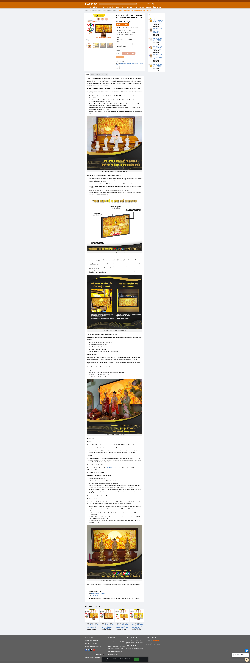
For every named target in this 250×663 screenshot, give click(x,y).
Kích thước (118, 41)
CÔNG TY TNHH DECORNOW (91, 640)
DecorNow (91, 4)
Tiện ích (117, 37)
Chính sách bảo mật (120, 660)
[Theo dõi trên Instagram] (89, 650)
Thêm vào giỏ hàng (128, 53)
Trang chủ (87, 10)
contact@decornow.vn (113, 654)
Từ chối (143, 659)
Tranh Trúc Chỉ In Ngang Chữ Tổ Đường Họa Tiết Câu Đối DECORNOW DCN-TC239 (122, 626)
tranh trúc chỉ (110, 467)
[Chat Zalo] (247, 650)
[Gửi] (136, 4)
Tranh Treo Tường (131, 7)
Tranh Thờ (119, 7)
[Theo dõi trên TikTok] (91, 650)
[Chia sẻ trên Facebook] (117, 68)
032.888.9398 (156, 640)
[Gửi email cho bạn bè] (119, 68)
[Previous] (88, 28)
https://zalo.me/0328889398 (98, 593)
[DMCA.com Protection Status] (100, 654)
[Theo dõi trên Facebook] (86, 650)
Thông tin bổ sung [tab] (95, 74)
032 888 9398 (96, 595)
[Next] (111, 28)
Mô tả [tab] (87, 74)
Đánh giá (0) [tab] (104, 74)
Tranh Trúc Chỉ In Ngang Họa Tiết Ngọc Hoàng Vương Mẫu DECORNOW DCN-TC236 (137, 626)
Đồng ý (136, 659)
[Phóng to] (87, 40)
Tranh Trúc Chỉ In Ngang (112, 10)
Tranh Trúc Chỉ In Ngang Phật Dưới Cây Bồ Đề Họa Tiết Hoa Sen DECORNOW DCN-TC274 (107, 626)
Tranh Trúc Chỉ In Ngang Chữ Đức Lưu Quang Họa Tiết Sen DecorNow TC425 (92, 626)
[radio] (119, 40)
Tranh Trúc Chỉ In (93, 7)
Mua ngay (120, 57)
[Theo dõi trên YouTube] (94, 650)
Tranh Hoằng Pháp (108, 7)
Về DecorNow (157, 7)
